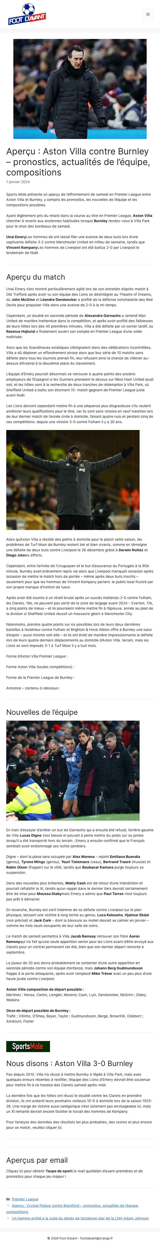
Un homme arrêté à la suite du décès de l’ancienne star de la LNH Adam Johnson (80, 1218)
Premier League (25, 1199)
